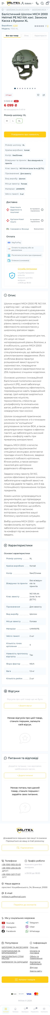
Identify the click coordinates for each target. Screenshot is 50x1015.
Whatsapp (35, 931)
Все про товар (12, 36)
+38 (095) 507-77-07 (11, 874)
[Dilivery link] (42, 209)
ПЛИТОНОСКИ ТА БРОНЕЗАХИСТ (11, 952)
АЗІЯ (15, 25)
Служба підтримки (27, 269)
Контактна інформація (36, 963)
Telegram (34, 922)
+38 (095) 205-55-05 (11, 868)
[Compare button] (44, 95)
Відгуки (34, 967)
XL (19, 121)
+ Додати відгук (25, 706)
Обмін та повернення (36, 957)
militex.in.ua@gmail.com (14, 896)
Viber (32, 927)
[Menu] (3, 3)
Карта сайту (36, 971)
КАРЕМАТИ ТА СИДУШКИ (15, 962)
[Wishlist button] (38, 95)
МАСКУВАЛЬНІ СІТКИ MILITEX (13, 957)
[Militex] (25, 831)
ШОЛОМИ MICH (39, 9)
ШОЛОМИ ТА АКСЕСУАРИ (17, 9)
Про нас (34, 947)
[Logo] (13, 3)
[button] (15, 88)
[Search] (42, 3)
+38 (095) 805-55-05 (11, 864)
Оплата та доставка (35, 952)
